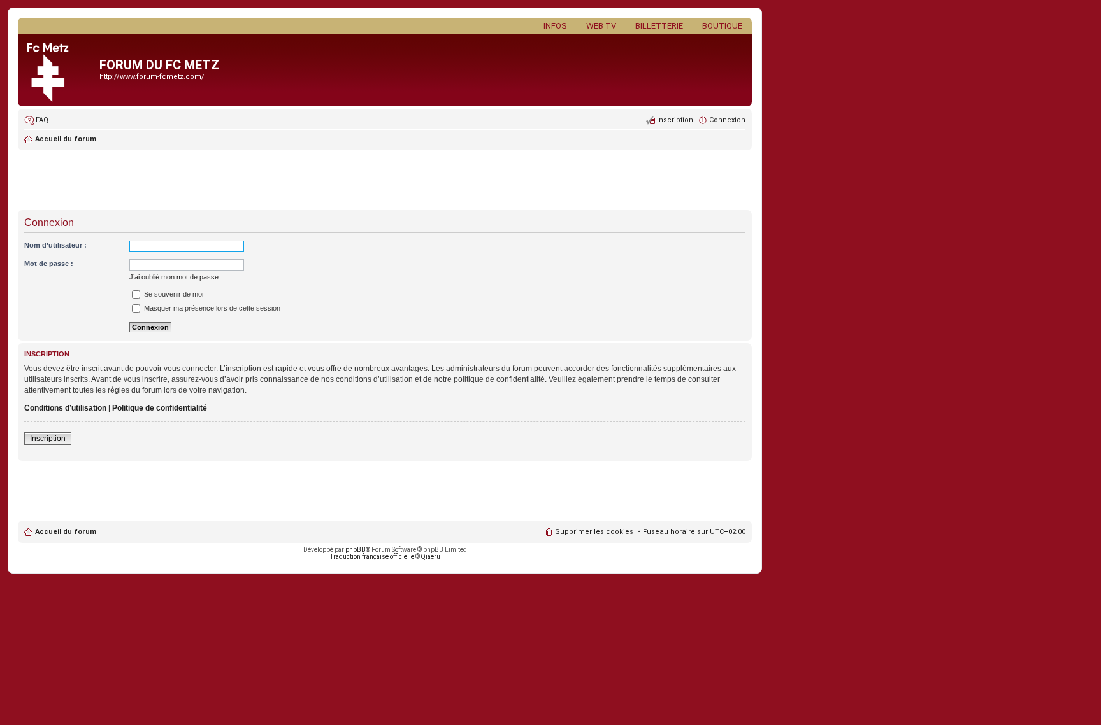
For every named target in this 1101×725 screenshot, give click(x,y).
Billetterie (659, 26)
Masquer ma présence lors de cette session (211, 308)
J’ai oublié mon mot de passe (174, 277)
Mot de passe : (48, 263)
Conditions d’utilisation (65, 408)
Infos (555, 26)
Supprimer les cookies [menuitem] (594, 532)
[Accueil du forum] (60, 70)
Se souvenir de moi (172, 294)
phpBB (355, 549)
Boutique (722, 26)
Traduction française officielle (372, 556)
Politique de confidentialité (159, 408)
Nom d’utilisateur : (55, 245)
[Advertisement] (385, 181)
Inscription (48, 438)
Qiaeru (430, 556)
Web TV (601, 26)
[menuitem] (36, 120)
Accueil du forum (65, 532)
